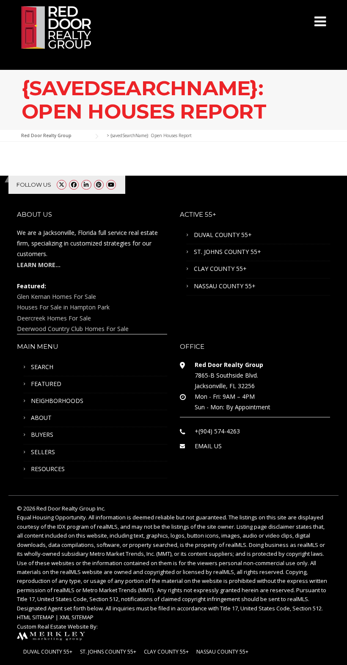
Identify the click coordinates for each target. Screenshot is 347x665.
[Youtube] (111, 184)
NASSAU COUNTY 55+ (225, 286)
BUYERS (42, 434)
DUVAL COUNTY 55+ (223, 235)
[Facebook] (74, 184)
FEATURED (46, 384)
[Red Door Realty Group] (56, 27)
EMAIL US (208, 446)
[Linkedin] (86, 184)
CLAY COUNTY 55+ (220, 269)
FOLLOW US (34, 184)
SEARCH (42, 367)
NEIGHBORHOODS (57, 401)
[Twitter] (61, 184)
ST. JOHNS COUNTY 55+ (227, 252)
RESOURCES (48, 469)
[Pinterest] (99, 184)
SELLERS (43, 452)
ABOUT (41, 418)
